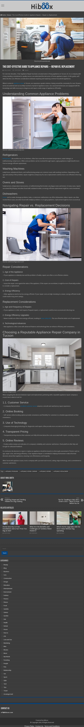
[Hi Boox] (42, 5)
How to (6, 633)
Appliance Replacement (61, 471)
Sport (5, 677)
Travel (5, 691)
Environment (7, 592)
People (6, 663)
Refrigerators (7, 158)
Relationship (7, 670)
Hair (5, 619)
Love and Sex (8, 639)
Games (6, 612)
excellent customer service (28, 406)
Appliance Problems (12, 471)
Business (6, 571)
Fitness (6, 602)
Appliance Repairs (45, 471)
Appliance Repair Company (29, 471)
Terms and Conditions (52, 726)
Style (5, 680)
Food (5, 605)
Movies (6, 650)
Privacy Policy (29, 726)
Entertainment (8, 588)
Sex (5, 673)
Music (5, 653)
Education (7, 585)
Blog (5, 568)
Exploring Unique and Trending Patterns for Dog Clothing (15, 499)
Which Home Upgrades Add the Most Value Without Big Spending (68, 529)
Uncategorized (8, 694)
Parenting (7, 660)
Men (5, 646)
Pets (5, 667)
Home (4, 15)
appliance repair (19, 83)
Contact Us (39, 726)
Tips (5, 687)
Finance (6, 599)
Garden (6, 616)
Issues (5, 197)
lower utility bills (46, 318)
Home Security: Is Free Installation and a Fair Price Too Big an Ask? (15, 529)
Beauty (6, 565)
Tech (5, 684)
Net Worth (7, 656)
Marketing (7, 643)
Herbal (6, 626)
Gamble (6, 609)
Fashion (6, 595)
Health (6, 622)
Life (5, 636)
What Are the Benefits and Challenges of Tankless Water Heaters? (41, 529)
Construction (8, 578)
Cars (5, 575)
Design (6, 582)
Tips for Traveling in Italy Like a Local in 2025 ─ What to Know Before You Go (68, 500)
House (9, 15)
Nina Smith (7, 70)
